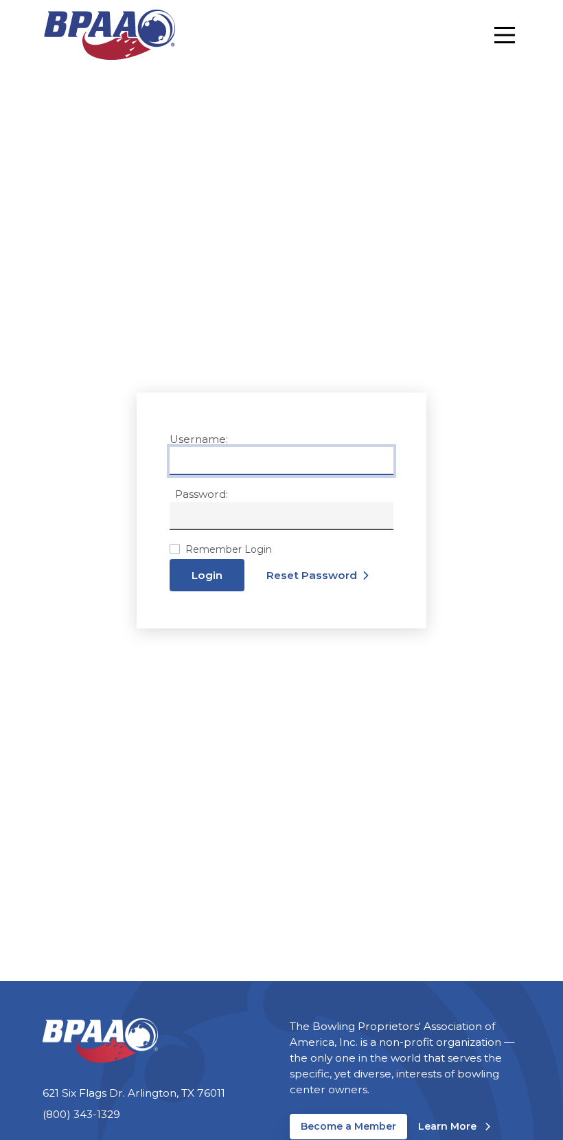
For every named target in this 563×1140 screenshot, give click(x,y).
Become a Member (348, 1126)
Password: (201, 494)
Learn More (454, 1125)
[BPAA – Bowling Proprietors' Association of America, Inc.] (109, 35)
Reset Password (311, 575)
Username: (199, 439)
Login (207, 575)
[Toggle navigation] (504, 35)
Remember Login (228, 549)
